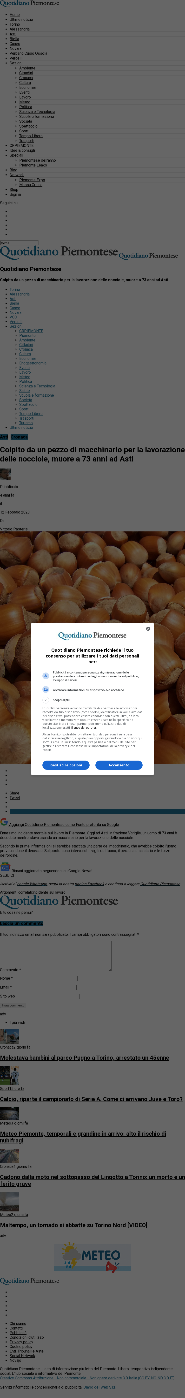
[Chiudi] (148, 629)
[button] (92, 700)
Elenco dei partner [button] (83, 727)
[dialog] (92, 699)
